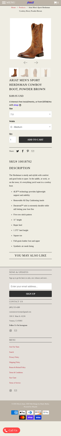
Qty (10, 134)
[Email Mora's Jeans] (15, 330)
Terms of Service (15, 383)
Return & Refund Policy (17, 367)
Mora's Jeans (21, 404)
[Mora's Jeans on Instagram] (10, 330)
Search (11, 352)
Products (22, 7)
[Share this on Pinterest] (27, 151)
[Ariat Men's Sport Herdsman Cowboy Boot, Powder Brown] (30, 38)
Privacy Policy (14, 357)
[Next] (36, 62)
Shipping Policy (14, 362)
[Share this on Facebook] (22, 151)
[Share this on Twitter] (17, 151)
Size (11, 109)
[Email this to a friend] (32, 151)
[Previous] (25, 62)
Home (13, 7)
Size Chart (12, 378)
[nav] (8, 3)
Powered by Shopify (30, 407)
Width (12, 121)
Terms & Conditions (16, 373)
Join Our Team (14, 347)
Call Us (12, 430)
